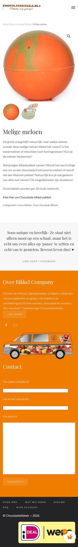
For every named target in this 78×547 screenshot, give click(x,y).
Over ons (10, 502)
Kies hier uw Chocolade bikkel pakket (27, 197)
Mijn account (27, 507)
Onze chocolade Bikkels (21, 24)
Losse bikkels (24, 205)
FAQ (6, 507)
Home (5, 24)
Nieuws (59, 502)
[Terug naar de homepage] (22, 7)
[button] (73, 7)
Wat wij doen (35, 502)
